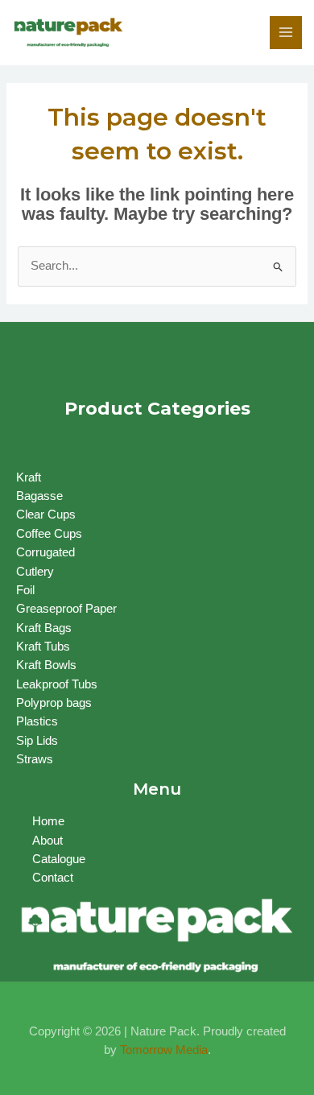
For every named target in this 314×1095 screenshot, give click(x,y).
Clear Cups (46, 514)
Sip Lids (37, 740)
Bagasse (39, 496)
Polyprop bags (54, 702)
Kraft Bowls (46, 665)
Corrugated (45, 552)
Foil (25, 590)
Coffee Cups (49, 533)
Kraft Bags (44, 628)
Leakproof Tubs (56, 684)
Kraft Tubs (43, 646)
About (47, 840)
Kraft (28, 477)
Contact (52, 877)
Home (48, 821)
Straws (34, 759)
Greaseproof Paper (66, 608)
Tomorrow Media (164, 1049)
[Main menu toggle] (286, 32)
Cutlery (35, 571)
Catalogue (58, 859)
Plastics (37, 721)
